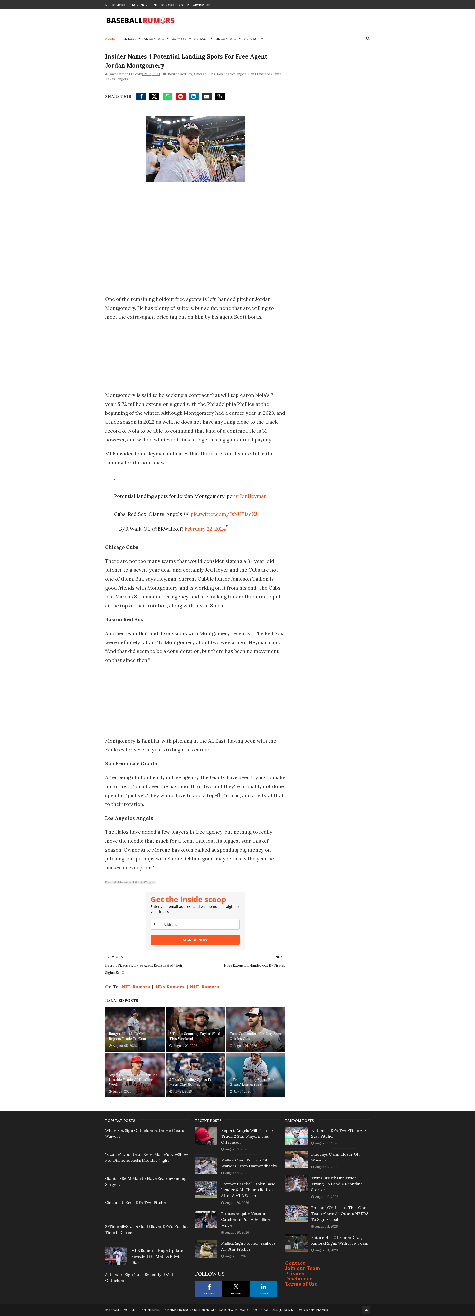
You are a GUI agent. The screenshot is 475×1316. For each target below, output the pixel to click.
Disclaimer (298, 1278)
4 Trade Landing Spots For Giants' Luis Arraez (252, 1082)
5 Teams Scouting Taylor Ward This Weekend (194, 1036)
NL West (251, 38)
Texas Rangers (117, 79)
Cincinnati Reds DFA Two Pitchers (137, 1202)
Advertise (201, 5)
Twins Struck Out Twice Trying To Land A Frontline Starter (337, 1183)
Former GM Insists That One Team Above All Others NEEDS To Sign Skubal (339, 1213)
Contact (295, 1263)
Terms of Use (301, 1284)
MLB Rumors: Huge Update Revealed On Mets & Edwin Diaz (157, 1256)
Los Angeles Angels (231, 74)
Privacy (295, 1273)
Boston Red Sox (180, 74)
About (183, 5)
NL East (201, 38)
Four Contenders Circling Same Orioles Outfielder (256, 1036)
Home (110, 38)
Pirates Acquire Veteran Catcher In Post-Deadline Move (245, 1219)
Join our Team (302, 1268)
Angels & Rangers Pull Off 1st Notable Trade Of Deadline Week (133, 1080)
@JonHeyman (251, 496)
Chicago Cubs (204, 74)
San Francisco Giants (264, 74)
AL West (179, 38)
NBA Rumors (139, 5)
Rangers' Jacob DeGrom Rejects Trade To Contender (132, 1036)
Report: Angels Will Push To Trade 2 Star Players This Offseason (247, 1136)
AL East (130, 38)
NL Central (226, 38)
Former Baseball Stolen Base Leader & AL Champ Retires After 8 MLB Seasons (248, 1189)
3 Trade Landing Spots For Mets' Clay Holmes (191, 1082)
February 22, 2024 (205, 529)
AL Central (154, 38)
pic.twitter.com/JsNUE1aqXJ (224, 514)
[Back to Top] (366, 1310)
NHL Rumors (164, 5)
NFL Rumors (115, 5)
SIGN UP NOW (195, 939)
